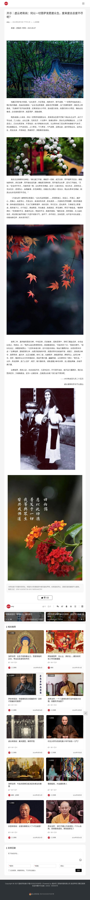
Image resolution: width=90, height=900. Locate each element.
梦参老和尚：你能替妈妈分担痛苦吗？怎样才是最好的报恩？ (25, 700)
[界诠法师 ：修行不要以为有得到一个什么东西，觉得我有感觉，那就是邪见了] (64, 811)
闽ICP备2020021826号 (33, 883)
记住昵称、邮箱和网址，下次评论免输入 (23, 870)
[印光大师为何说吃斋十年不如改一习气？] (64, 727)
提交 (78, 870)
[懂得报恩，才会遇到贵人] (64, 769)
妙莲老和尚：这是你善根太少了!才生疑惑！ (25, 826)
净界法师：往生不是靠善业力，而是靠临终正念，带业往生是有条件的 (25, 657)
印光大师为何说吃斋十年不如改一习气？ (63, 741)
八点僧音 (36, 22)
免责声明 (74, 883)
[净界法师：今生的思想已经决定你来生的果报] (25, 769)
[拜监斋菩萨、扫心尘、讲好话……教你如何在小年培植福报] (64, 642)
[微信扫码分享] (58, 606)
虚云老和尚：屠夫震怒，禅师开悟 (21, 741)
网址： (62, 866)
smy (8, 22)
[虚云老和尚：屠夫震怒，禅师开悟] (25, 727)
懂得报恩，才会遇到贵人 (57, 784)
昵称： (11, 866)
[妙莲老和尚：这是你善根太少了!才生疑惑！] (25, 811)
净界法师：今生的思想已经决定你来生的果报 (25, 785)
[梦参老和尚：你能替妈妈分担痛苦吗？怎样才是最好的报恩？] (25, 684)
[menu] (83, 3)
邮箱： (37, 866)
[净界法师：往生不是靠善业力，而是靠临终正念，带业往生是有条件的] (25, 642)
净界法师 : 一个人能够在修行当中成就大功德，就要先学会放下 (64, 700)
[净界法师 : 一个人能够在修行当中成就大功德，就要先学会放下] (64, 684)
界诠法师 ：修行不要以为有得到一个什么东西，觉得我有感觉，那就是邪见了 (65, 827)
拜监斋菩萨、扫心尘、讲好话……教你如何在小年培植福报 (64, 657)
